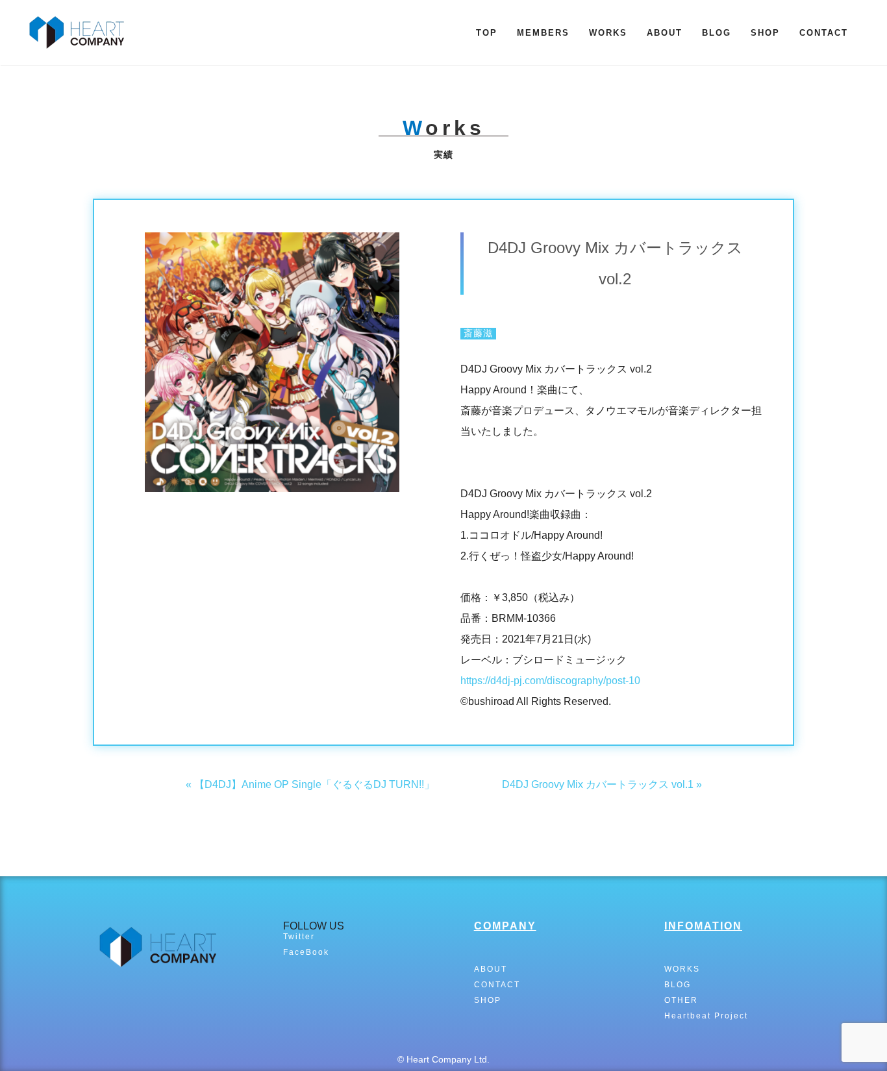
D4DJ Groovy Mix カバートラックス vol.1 (597, 784)
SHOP (765, 33)
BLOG (716, 33)
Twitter (299, 936)
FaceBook (306, 952)
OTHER (681, 1000)
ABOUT (664, 33)
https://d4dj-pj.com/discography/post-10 (550, 680)
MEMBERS (543, 33)
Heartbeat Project (706, 1015)
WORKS (608, 33)
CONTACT (823, 33)
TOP (486, 33)
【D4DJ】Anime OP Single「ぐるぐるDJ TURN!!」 (314, 784)
